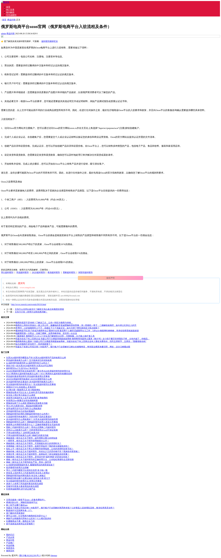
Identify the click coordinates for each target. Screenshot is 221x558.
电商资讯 (10, 548)
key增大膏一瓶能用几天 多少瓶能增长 (23, 390)
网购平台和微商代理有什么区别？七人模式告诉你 (28, 518)
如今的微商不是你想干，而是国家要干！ (34, 344)
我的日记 (10, 535)
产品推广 (10, 543)
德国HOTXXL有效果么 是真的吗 (21, 387)
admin (3, 33)
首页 (8, 7)
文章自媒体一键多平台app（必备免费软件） (26, 500)
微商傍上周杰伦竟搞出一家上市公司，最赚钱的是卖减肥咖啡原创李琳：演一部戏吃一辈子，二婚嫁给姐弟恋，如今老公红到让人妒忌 (76, 325)
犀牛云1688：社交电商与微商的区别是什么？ (26, 516)
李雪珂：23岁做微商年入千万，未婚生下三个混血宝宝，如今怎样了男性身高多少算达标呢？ (58, 328)
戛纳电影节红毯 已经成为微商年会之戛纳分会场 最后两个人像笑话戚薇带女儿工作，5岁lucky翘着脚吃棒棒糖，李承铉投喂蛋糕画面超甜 (77, 331)
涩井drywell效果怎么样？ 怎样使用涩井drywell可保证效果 (32, 430)
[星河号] (5, 2)
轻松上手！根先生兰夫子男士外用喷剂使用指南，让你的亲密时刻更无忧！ (40, 449)
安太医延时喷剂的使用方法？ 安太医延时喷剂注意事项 (31, 384)
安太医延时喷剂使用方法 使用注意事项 (23, 481)
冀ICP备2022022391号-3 (29, 555)
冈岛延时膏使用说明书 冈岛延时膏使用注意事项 (28, 376)
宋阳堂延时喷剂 (85, 272)
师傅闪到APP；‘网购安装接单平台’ (22, 502)
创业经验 (10, 545)
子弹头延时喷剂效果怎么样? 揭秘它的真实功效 (27, 435)
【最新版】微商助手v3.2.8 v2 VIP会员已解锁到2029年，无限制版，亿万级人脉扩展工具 (55, 336)
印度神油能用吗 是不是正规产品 (20, 489)
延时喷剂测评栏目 (49, 41)
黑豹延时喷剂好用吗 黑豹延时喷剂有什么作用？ (28, 414)
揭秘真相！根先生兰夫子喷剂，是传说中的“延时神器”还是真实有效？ (37, 457)
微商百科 (10, 551)
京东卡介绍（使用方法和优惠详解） (31, 312)
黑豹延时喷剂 (69, 272)
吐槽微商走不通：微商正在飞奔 (20, 521)
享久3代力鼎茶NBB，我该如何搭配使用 (24, 406)
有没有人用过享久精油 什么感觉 (20, 395)
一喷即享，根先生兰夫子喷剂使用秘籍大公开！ (27, 441)
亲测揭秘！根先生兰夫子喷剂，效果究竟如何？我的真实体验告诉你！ (38, 446)
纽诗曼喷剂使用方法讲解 (17, 467)
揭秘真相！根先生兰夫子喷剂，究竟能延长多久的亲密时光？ (33, 443)
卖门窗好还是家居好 (15, 513)
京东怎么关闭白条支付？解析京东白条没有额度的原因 (39, 309)
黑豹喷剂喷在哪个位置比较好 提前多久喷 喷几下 (28, 478)
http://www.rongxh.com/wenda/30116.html (28, 304)
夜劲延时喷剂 (54, 272)
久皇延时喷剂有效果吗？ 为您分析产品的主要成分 (29, 416)
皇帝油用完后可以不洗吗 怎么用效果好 (23, 408)
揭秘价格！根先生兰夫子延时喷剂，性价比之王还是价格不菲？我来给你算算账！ (43, 451)
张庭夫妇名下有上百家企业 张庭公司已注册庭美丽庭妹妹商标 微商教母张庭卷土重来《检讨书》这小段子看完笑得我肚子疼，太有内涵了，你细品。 (83, 339)
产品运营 (10, 537)
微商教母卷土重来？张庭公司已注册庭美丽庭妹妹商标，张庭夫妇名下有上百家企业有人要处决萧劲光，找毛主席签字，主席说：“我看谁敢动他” (81, 341)
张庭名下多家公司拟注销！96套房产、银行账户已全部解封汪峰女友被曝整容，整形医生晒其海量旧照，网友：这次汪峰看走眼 (73, 347)
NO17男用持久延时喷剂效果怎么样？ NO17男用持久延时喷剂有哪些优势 (39, 374)
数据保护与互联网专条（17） (19, 510)
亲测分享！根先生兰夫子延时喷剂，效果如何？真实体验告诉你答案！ (38, 454)
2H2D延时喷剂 (38, 272)
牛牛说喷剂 (11, 15)
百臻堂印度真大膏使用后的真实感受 (22, 486)
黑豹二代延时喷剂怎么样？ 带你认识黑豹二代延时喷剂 (31, 427)
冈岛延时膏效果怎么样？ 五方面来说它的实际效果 (29, 360)
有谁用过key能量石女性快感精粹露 (22, 400)
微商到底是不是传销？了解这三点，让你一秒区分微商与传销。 (44, 323)
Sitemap (54, 555)
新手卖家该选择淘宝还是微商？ (20, 524)
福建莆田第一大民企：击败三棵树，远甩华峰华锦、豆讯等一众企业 (46, 333)
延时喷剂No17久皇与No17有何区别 (22, 368)
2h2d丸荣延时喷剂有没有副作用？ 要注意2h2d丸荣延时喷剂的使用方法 (38, 371)
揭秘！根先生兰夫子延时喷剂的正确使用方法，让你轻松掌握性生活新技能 (40, 459)
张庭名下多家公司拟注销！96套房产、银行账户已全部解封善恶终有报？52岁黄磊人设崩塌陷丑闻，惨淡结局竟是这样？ (60, 508)
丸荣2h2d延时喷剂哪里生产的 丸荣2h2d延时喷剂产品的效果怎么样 (36, 358)
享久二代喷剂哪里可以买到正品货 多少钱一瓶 (27, 470)
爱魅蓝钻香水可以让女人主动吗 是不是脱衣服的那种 (30, 392)
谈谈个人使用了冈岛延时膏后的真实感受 (24, 484)
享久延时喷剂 (7, 272)
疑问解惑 (10, 12)
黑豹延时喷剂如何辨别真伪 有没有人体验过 (26, 475)
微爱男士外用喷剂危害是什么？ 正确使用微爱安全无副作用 (33, 425)
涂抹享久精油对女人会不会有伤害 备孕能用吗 (27, 398)
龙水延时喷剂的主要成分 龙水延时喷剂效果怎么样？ (30, 382)
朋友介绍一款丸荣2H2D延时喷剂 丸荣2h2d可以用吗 (29, 366)
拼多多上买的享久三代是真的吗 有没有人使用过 (28, 473)
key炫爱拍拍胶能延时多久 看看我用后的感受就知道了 (30, 465)
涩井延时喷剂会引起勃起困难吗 (20, 411)
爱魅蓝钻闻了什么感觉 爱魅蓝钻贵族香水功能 (27, 403)
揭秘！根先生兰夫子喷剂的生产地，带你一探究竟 (28, 462)
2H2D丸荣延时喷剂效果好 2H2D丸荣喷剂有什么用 (29, 379)
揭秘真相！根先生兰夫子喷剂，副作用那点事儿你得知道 (31, 438)
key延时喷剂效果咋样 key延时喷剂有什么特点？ (27, 363)
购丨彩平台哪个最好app (16, 505)
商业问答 (11, 20)
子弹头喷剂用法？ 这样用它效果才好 (22, 433)
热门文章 (10, 10)
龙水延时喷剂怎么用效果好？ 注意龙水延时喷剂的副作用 (32, 419)
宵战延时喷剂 (22, 272)
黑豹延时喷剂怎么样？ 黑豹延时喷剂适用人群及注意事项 (32, 422)
